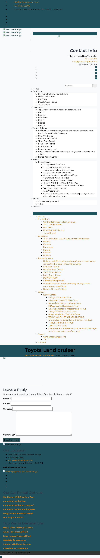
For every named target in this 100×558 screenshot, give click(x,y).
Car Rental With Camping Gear (19, 509)
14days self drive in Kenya (54, 188)
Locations (37, 107)
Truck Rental (44, 104)
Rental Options (40, 128)
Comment (9, 435)
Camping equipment (47, 149)
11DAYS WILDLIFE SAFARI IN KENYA (60, 183)
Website (7, 409)
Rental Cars (38, 91)
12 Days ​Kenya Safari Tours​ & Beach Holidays (63, 186)
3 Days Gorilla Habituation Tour (57, 172)
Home (36, 89)
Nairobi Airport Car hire (48, 157)
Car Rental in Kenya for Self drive (53, 94)
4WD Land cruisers (46, 97)
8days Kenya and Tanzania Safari (58, 180)
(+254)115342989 (22, 6)
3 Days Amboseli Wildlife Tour (56, 167)
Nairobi (41, 112)
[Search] (95, 85)
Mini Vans (42, 99)
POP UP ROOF (45, 146)
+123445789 (91, 58)
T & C (40, 204)
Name (7, 398)
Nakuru (41, 125)
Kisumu (41, 115)
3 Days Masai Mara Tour (54, 165)
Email (6, 403)
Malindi (41, 120)
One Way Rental (45, 136)
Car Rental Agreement (48, 201)
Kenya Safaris (44, 162)
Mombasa (42, 117)
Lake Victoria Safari (52, 191)
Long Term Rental (46, 144)
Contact (36, 206)
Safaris (36, 159)
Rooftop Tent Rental (47, 138)
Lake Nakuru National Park (17, 536)
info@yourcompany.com (84, 61)
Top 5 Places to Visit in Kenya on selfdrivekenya (59, 110)
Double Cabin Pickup (47, 102)
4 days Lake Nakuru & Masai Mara (58, 170)
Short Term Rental (46, 141)
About (36, 199)
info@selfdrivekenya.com (26, 2)
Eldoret (41, 123)
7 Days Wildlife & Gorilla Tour (56, 178)
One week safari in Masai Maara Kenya (60, 175)
